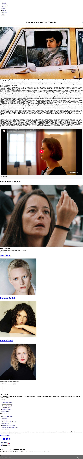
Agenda (4, 10)
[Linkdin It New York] (9, 439)
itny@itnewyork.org (5, 435)
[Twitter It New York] (7, 439)
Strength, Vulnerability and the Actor (10, 427)
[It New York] (3, 391)
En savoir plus (3, 251)
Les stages (4, 6)
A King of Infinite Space (7, 416)
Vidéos (3, 8)
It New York (4, 4)
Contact (4, 15)
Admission (4, 418)
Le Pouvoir (4, 419)
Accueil (4, 3)
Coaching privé (5, 411)
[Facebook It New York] (4, 439)
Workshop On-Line (6, 409)
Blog (3, 14)
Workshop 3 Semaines (7, 404)
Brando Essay (5, 423)
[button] (77, 457)
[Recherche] (82, 22)
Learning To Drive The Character (9, 421)
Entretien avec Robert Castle (8, 425)
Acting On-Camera (6, 407)
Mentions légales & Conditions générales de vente (33, 451)
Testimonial (4, 176)
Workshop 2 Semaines (7, 402)
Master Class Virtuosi (7, 405)
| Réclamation (47, 451)
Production (4, 12)
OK (14, 383)
